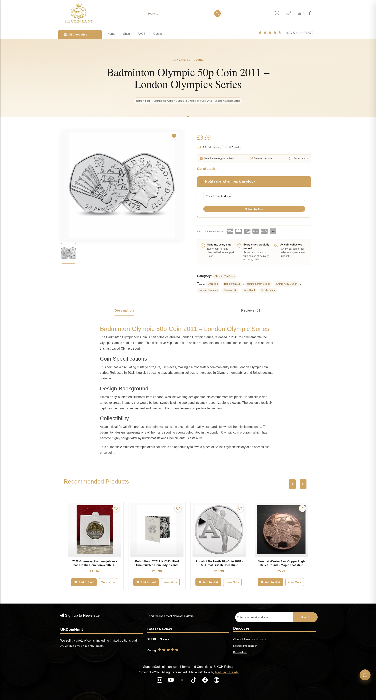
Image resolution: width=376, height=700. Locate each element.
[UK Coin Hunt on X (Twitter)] (183, 681)
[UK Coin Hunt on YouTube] (171, 681)
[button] (301, 13)
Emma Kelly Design (286, 284)
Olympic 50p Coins (163, 100)
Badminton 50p (232, 284)
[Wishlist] (288, 13)
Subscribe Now (254, 209)
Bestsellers (240, 652)
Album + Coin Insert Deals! (249, 639)
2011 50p (213, 284)
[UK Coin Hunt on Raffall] (216, 681)
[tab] (124, 310)
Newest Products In (245, 645)
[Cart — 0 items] (311, 13)
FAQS (142, 33)
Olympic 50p (230, 290)
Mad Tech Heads (227, 672)
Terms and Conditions (197, 666)
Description (124, 310)
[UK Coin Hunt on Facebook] (205, 681)
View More (108, 582)
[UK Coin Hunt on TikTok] (194, 681)
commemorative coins (258, 284)
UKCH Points (223, 666)
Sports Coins (268, 290)
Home (111, 33)
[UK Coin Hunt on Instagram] (160, 681)
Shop (126, 33)
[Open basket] (365, 674)
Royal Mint (249, 290)
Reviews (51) (251, 310)
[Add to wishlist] (174, 136)
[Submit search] (217, 13)
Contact (158, 33)
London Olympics (208, 290)
